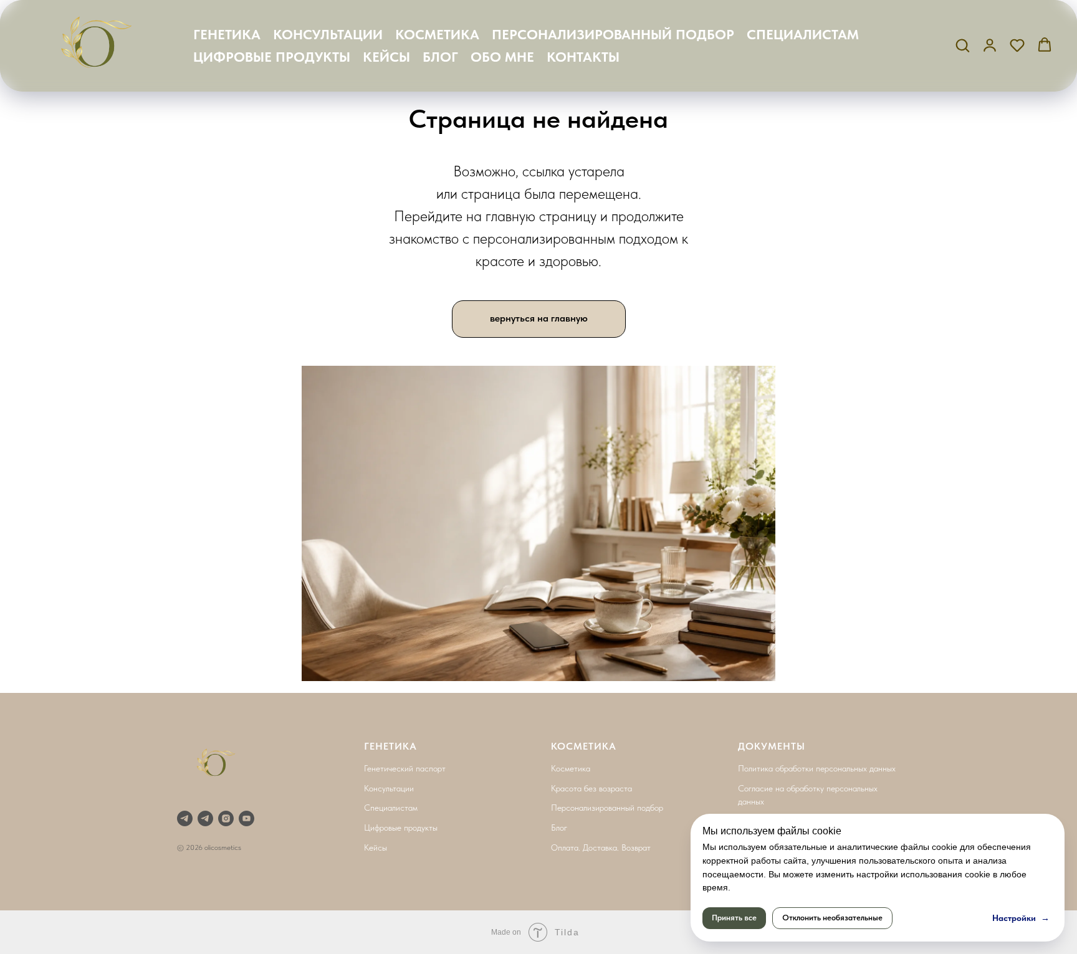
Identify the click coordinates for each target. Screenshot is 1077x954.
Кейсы (375, 847)
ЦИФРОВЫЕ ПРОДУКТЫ (271, 57)
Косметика (570, 768)
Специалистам (391, 808)
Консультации (389, 788)
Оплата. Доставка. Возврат (601, 847)
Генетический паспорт (405, 768)
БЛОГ (440, 57)
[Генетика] (185, 818)
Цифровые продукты (401, 827)
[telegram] (205, 818)
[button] (962, 44)
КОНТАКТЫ (583, 57)
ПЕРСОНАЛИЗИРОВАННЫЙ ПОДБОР (613, 34)
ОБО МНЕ (502, 57)
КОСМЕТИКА (437, 34)
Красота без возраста (591, 788)
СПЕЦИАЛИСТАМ (803, 34)
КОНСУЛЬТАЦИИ (328, 34)
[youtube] (246, 818)
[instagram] (226, 818)
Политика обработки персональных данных (817, 768)
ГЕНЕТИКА (227, 34)
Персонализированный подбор (607, 808)
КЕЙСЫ (386, 57)
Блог (559, 827)
